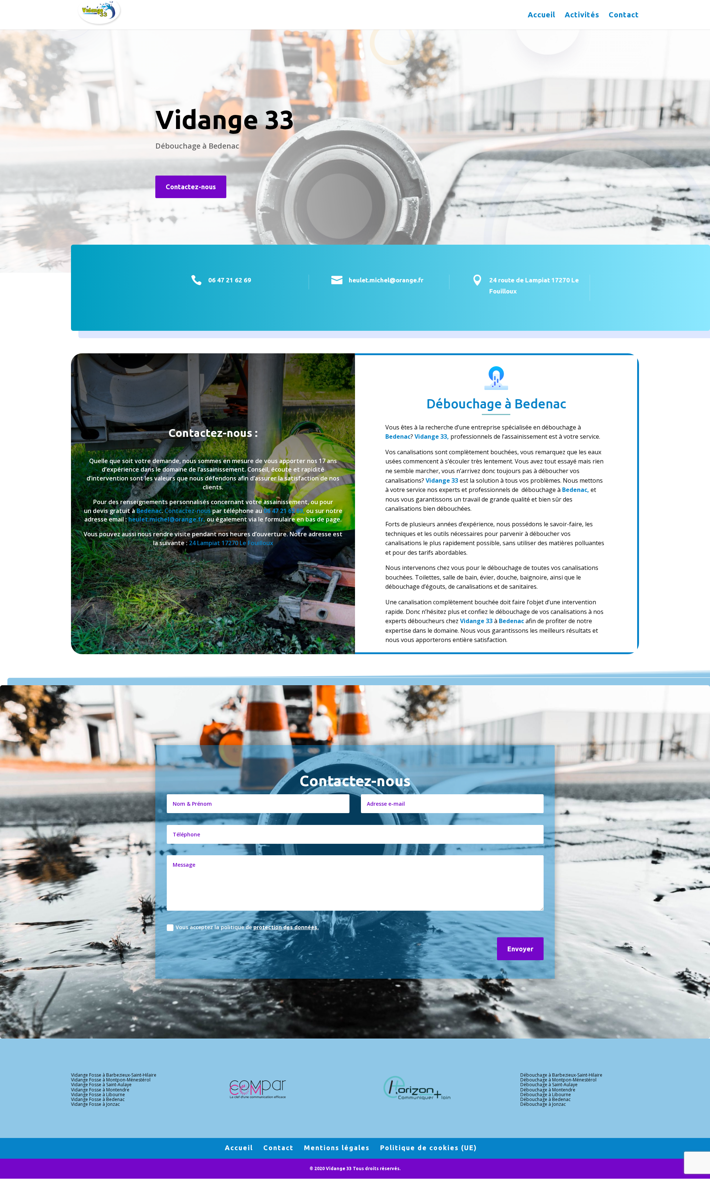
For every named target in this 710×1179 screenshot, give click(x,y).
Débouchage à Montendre (547, 1090)
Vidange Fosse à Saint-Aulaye (101, 1084)
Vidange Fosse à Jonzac (95, 1104)
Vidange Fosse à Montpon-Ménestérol (111, 1080)
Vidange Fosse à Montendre (100, 1090)
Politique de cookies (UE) (428, 1147)
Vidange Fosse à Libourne (98, 1094)
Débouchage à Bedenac (545, 1099)
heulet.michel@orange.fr (386, 279)
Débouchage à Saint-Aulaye (549, 1084)
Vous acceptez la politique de (247, 927)
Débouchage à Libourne (545, 1094)
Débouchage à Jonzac (543, 1104)
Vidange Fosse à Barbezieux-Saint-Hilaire (113, 1075)
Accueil (541, 15)
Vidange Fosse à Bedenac (98, 1099)
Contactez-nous (191, 186)
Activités (582, 15)
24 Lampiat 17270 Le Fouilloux (231, 543)
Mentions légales (337, 1147)
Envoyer (520, 948)
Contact (624, 15)
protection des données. (286, 927)
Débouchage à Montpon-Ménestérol (558, 1080)
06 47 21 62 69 (229, 279)
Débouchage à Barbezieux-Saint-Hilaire (561, 1075)
